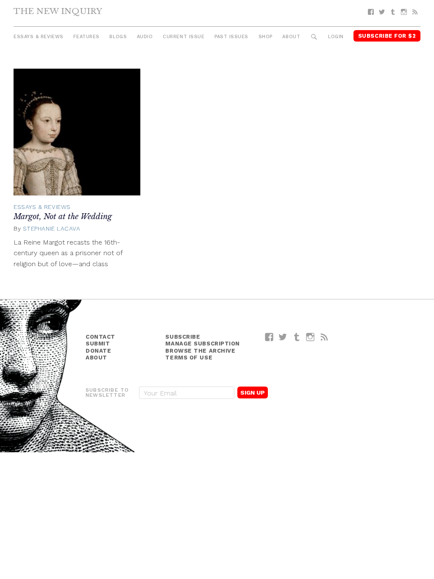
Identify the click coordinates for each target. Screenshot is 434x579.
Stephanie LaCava (52, 228)
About (291, 36)
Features (86, 36)
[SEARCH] (314, 37)
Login (336, 36)
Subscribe (182, 337)
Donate (98, 351)
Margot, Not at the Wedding (63, 216)
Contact (100, 337)
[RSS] (414, 12)
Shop (266, 36)
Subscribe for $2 (387, 36)
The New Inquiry (58, 11)
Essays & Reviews (39, 36)
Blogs (118, 36)
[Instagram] (403, 12)
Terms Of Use (188, 357)
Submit (98, 343)
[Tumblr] (392, 12)
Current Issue (183, 36)
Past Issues (231, 36)
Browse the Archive (200, 351)
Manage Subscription (202, 343)
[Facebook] (370, 12)
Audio (145, 36)
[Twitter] (381, 12)
